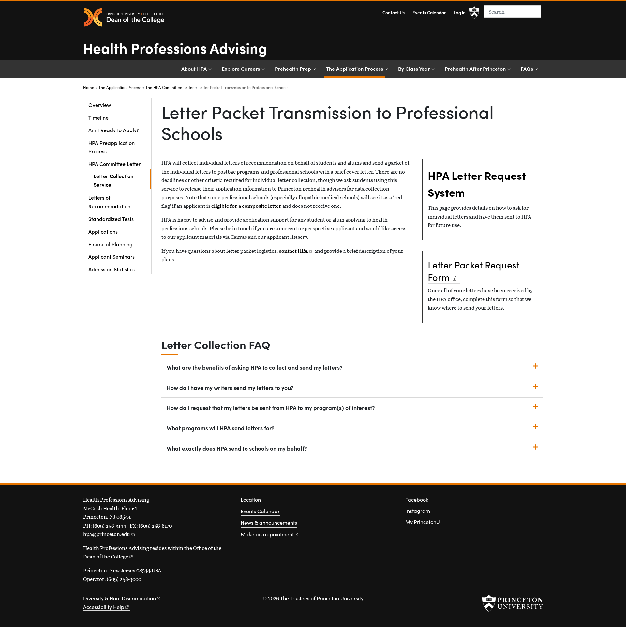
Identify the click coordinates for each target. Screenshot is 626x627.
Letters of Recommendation (109, 201)
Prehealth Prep (293, 68)
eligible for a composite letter (246, 205)
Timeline (98, 117)
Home (88, 87)
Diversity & (119, 598)
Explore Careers (241, 68)
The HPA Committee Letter (169, 87)
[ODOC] (124, 18)
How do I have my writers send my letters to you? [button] (230, 387)
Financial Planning (110, 244)
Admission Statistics (111, 269)
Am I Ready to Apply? (113, 129)
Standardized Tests (111, 218)
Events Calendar (429, 12)
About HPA (194, 68)
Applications (103, 231)
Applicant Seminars (111, 256)
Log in (460, 12)
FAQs (527, 68)
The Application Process (355, 68)
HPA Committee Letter (119, 163)
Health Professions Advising (175, 47)
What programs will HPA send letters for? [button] (221, 428)
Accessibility (103, 607)
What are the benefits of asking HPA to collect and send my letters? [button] (255, 367)
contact (293, 250)
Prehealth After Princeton (475, 68)
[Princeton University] (474, 12)
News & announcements (269, 522)
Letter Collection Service (121, 180)
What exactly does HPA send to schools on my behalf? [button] (237, 448)
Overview (99, 104)
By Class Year (414, 68)
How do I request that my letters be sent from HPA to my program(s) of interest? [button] (271, 408)
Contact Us (393, 12)
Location (251, 499)
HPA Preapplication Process (111, 147)
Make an (267, 534)
